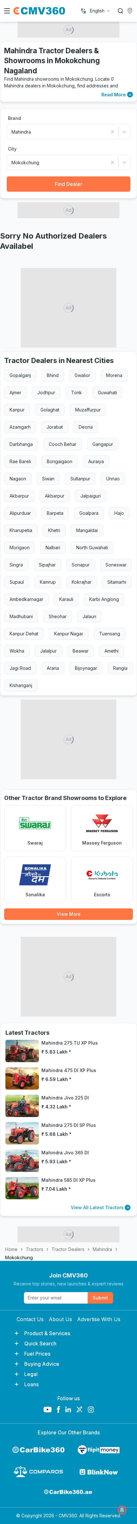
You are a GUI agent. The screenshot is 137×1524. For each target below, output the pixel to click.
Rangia (120, 668)
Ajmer (15, 392)
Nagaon (18, 478)
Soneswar (115, 564)
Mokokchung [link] (19, 1257)
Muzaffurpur (88, 409)
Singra (16, 564)
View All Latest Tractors (97, 1207)
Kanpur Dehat (24, 633)
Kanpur (17, 409)
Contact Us (30, 1319)
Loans (31, 1384)
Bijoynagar (86, 668)
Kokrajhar (81, 582)
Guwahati (107, 392)
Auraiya (96, 461)
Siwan (48, 478)
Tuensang (109, 633)
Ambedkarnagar (26, 599)
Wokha (17, 651)
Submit (100, 1297)
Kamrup (48, 582)
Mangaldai (87, 530)
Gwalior (82, 375)
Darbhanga (21, 444)
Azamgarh (20, 427)
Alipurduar (20, 513)
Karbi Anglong (104, 599)
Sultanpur (80, 478)
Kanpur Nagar (68, 633)
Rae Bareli (20, 461)
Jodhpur (46, 392)
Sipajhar (47, 564)
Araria (53, 668)
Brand (14, 118)
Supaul (17, 582)
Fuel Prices (37, 1353)
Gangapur (102, 444)
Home (11, 1249)
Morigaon (20, 547)
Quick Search (40, 1343)
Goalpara (88, 513)
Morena (114, 375)
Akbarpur (19, 496)
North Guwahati (92, 547)
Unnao (113, 478)
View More (69, 914)
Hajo (119, 513)
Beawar (81, 651)
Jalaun (89, 616)
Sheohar (58, 616)
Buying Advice (41, 1364)
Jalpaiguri (90, 496)
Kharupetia (21, 530)
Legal (31, 1374)
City (12, 149)
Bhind (53, 375)
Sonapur (81, 564)
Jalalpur (48, 651)
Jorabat (55, 427)
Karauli (66, 599)
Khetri (54, 530)
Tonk (76, 392)
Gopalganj (20, 375)
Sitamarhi (116, 582)
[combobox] (100, 11)
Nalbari (53, 547)
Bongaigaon (59, 461)
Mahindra (102, 1249)
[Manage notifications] (122, 1510)
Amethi (112, 651)
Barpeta (55, 513)
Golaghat (49, 409)
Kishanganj (21, 685)
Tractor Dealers (68, 1249)
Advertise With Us (98, 1319)
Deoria (86, 427)
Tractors (34, 1249)
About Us (60, 1319)
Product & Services (47, 1333)
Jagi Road (20, 668)
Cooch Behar (62, 444)
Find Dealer (68, 184)
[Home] (39, 11)
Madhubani (21, 616)
